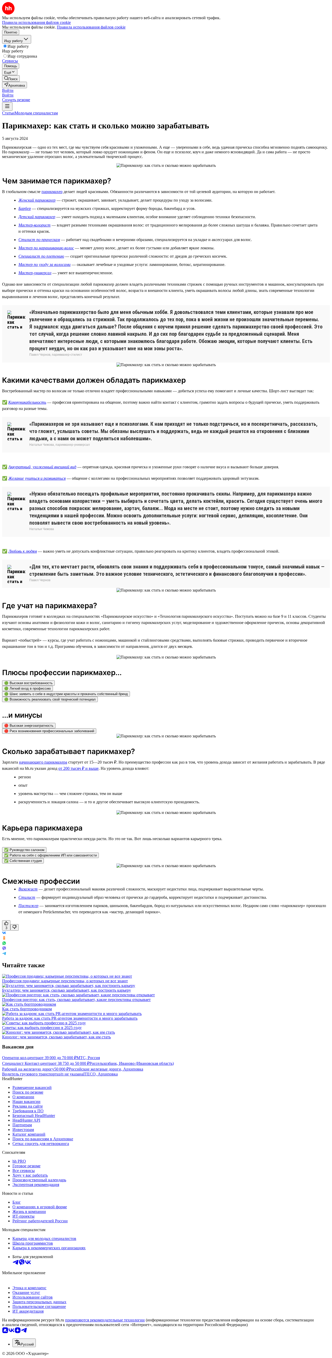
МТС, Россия (88, 1057)
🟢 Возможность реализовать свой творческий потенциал (50, 699)
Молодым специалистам (36, 113)
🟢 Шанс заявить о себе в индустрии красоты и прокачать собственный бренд (66, 694)
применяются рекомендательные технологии (105, 1320)
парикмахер (52, 191)
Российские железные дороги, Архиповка (106, 1069)
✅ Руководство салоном (24, 850)
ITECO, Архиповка (100, 1074)
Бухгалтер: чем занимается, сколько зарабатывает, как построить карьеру (66, 990)
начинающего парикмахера (43, 762)
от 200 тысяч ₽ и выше (78, 768)
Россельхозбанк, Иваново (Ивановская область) (131, 1063)
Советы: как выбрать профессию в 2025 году (42, 1027)
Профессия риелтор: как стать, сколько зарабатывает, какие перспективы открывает (76, 999)
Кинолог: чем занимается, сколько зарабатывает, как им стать (56, 1037)
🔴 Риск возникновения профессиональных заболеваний (49, 731)
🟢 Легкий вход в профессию (27, 688)
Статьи (8, 113)
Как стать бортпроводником (27, 1009)
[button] (7, 90)
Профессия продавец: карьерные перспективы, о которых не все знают (65, 981)
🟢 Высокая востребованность (28, 683)
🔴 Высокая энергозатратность (28, 726)
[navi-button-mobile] (7, 106)
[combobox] (24, 1343)
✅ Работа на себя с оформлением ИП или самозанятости (50, 855)
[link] (11, 78)
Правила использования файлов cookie (91, 27)
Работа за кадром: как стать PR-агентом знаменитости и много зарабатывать (69, 1018)
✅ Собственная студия (23, 861)
